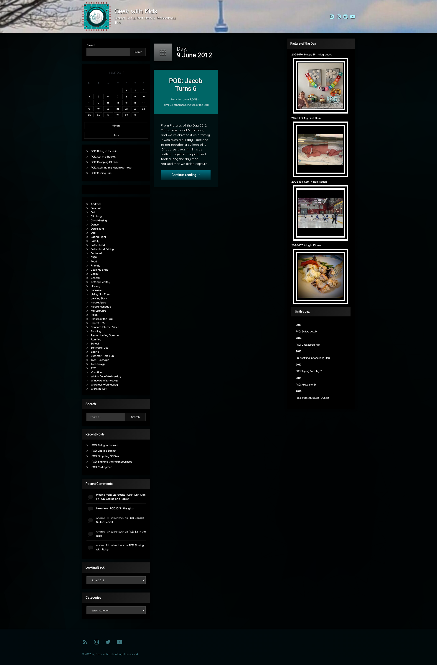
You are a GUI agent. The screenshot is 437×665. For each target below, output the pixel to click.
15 (126, 102)
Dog (93, 232)
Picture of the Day (198, 104)
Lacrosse (96, 290)
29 (126, 115)
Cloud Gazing (99, 220)
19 (98, 108)
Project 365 (98, 323)
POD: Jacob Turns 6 (185, 84)
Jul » (116, 135)
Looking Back (99, 298)
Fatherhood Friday (102, 249)
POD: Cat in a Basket (103, 156)
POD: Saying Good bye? (309, 371)
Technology (98, 364)
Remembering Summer (105, 335)
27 (108, 115)
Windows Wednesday (104, 380)
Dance (95, 224)
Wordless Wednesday (104, 384)
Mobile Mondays (101, 306)
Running (96, 339)
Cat (93, 212)
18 (89, 108)
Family (167, 104)
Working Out (99, 388)
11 (89, 102)
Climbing (96, 216)
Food (94, 261)
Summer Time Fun (102, 355)
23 (135, 108)
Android (96, 204)
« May (116, 125)
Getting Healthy (100, 282)
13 (108, 102)
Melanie (101, 508)
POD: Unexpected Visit (308, 344)
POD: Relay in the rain (104, 151)
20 (108, 108)
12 (98, 102)
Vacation (96, 372)
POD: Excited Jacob (306, 331)
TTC (93, 368)
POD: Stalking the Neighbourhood (111, 167)
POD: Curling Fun (101, 173)
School (95, 343)
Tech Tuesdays (100, 360)
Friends (95, 265)
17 (143, 102)
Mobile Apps (98, 302)
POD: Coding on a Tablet (114, 498)
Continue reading (191, 175)
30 (135, 115)
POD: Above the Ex (306, 384)
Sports (95, 351)
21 (118, 108)
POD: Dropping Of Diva (104, 162)
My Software (98, 310)
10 (143, 96)
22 (126, 108)
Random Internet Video (105, 327)
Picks (94, 314)
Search (90, 45)
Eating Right (98, 236)
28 (118, 115)
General (95, 277)
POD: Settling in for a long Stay (313, 358)
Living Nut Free (100, 294)
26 (98, 115)
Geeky (95, 273)
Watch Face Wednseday (106, 376)
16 (135, 102)
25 (89, 115)
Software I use (99, 347)
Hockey (95, 286)
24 (143, 108)
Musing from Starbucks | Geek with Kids (120, 494)
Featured (96, 253)
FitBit (94, 257)
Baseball (96, 208)
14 (118, 102)
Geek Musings (99, 269)
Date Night (97, 228)
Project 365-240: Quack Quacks (312, 397)
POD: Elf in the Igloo (121, 508)
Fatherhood (179, 104)
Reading (96, 331)
